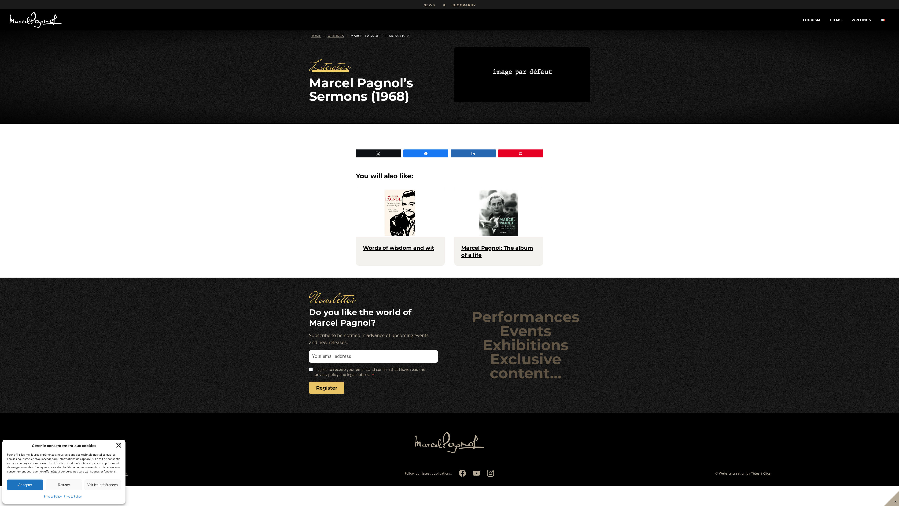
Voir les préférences (102, 485)
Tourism (811, 20)
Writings (861, 20)
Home (316, 35)
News (429, 5)
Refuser (64, 485)
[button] (118, 445)
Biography (464, 5)
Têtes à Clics (760, 473)
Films (836, 20)
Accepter (25, 485)
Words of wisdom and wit (398, 248)
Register (326, 388)
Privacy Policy (53, 497)
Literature (329, 67)
